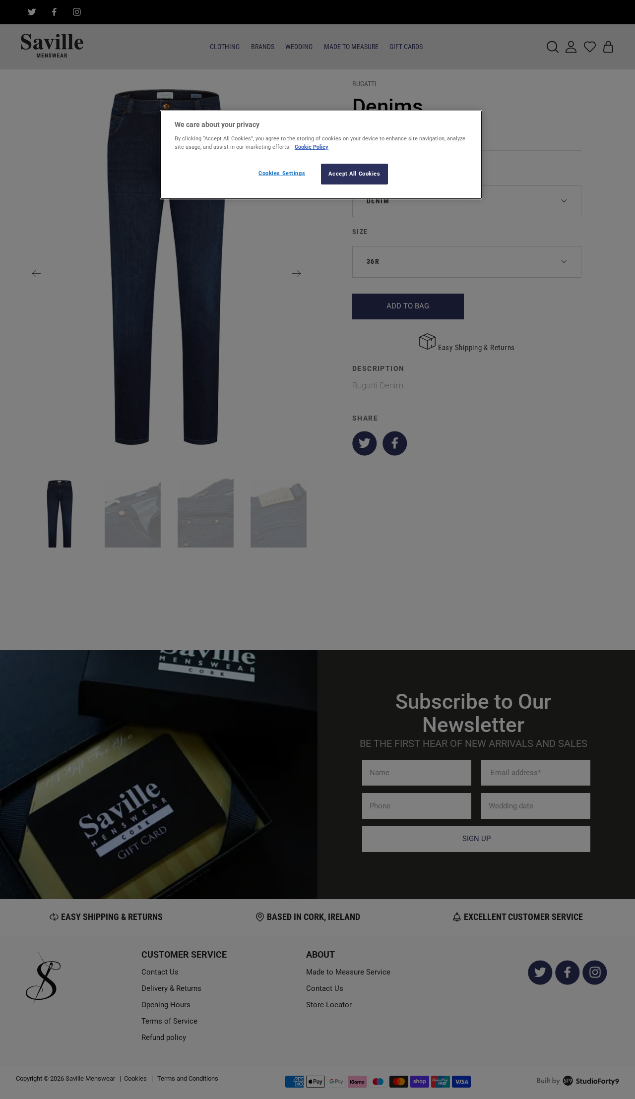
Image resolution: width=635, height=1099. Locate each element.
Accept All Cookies (354, 173)
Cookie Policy (311, 146)
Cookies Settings (281, 173)
